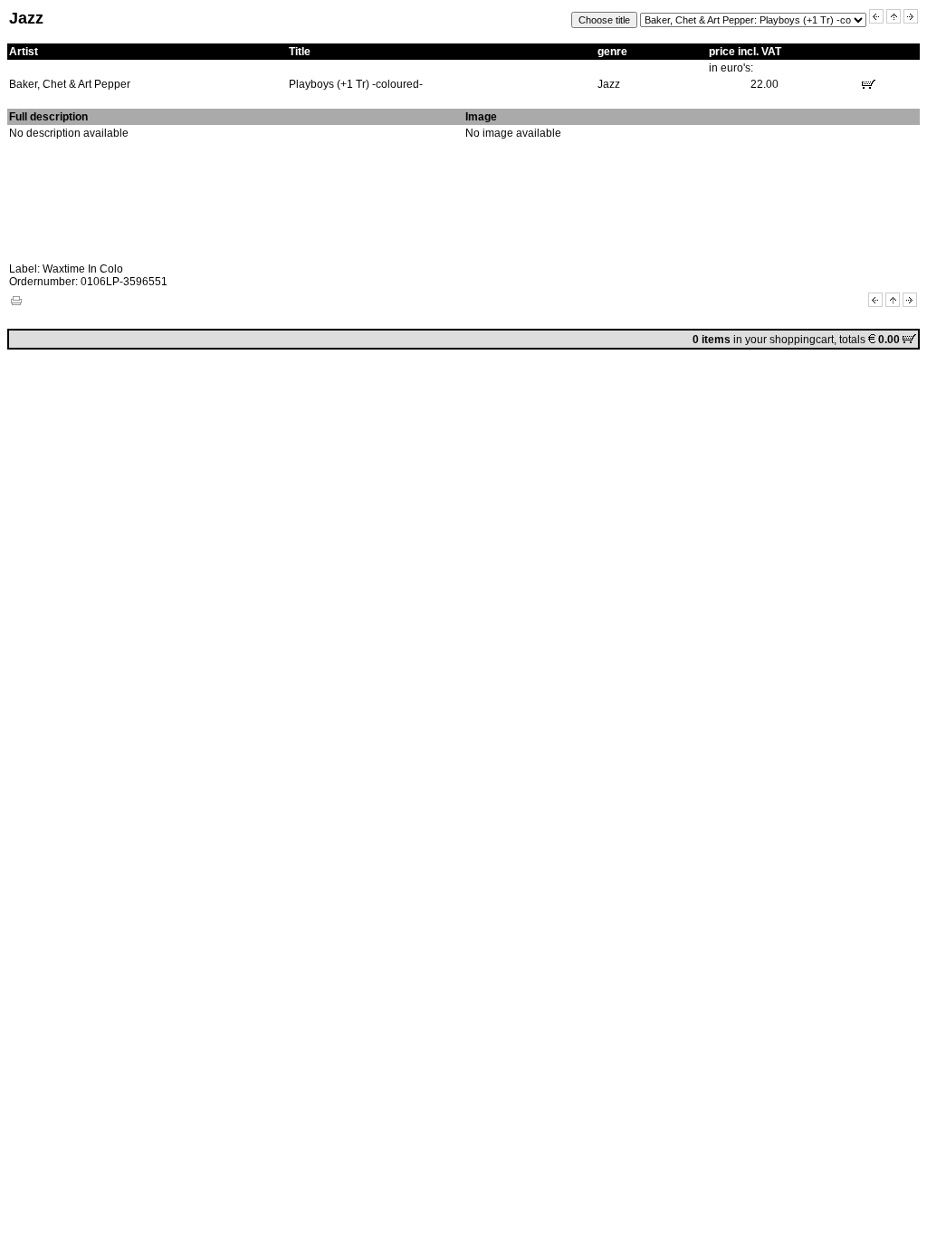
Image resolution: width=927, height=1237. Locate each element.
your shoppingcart (789, 339)
